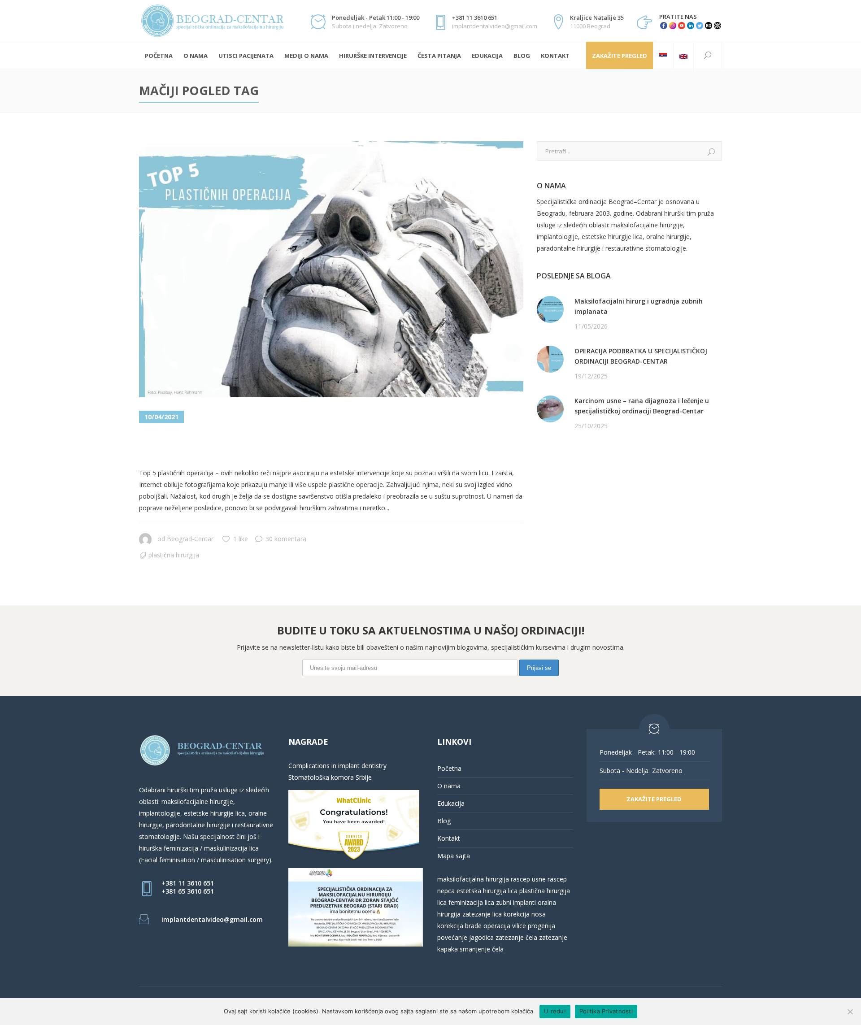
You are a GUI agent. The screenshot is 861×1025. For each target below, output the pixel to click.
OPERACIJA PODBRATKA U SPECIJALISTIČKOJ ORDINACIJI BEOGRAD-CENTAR (640, 356)
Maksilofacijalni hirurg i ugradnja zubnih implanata (638, 306)
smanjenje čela (482, 949)
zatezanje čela (516, 937)
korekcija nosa (524, 914)
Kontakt (448, 838)
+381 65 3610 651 (187, 891)
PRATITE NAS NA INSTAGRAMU (584, 472)
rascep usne (528, 879)
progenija (541, 925)
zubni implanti (516, 902)
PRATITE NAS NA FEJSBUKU (578, 460)
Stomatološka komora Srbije (330, 777)
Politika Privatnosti (606, 1011)
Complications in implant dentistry (337, 765)
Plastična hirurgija (173, 555)
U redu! (555, 1011)
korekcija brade (459, 925)
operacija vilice (504, 925)
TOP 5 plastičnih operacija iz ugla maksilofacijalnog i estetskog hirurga (301, 446)
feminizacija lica (471, 902)
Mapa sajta (453, 855)
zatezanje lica (482, 914)
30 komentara (285, 538)
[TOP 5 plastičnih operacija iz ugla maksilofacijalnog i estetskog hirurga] (331, 269)
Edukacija (451, 803)
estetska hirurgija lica (487, 890)
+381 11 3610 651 (187, 883)
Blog (444, 821)
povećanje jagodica (465, 937)
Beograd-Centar (190, 538)
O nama (449, 786)
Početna (449, 768)
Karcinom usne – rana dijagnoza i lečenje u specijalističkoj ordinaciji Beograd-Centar (641, 405)
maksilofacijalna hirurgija (474, 879)
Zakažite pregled (619, 56)
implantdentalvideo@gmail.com (212, 919)
